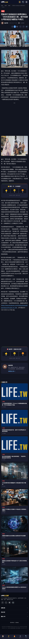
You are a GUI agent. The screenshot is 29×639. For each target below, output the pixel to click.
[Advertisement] (14, 119)
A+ (17, 26)
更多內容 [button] (3, 612)
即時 (9, 636)
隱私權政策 (12, 622)
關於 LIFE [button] (3, 616)
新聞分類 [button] (3, 607)
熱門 (14, 636)
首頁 (2, 5)
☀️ (20, 2)
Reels (20, 637)
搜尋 (26, 636)
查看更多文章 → (11, 371)
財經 (6, 5)
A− (12, 26)
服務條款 (17, 622)
